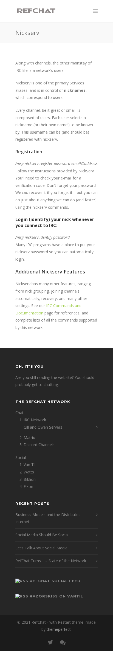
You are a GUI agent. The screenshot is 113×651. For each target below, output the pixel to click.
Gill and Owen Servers (43, 427)
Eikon (28, 486)
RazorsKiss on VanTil (56, 596)
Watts (29, 472)
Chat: (19, 412)
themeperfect (59, 629)
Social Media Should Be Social (42, 534)
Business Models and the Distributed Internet (48, 518)
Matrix (29, 437)
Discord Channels (39, 444)
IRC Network (35, 419)
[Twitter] (50, 642)
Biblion (30, 479)
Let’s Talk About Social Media (41, 547)
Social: (21, 457)
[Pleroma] (62, 642)
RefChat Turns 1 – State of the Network (50, 560)
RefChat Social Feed (55, 581)
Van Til (29, 464)
